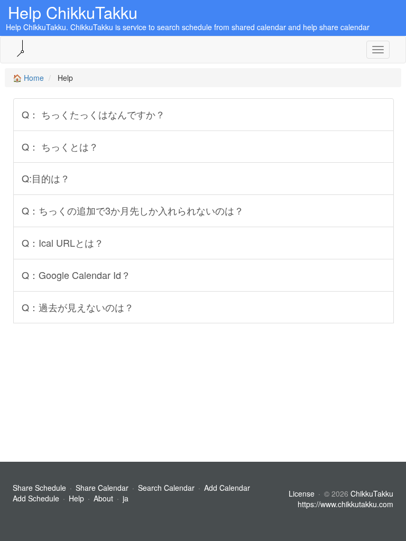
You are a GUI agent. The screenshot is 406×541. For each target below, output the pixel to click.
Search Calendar (167, 487)
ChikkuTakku (371, 493)
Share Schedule (39, 487)
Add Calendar (227, 487)
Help (76, 498)
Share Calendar (102, 487)
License (302, 493)
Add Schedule (36, 498)
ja (125, 498)
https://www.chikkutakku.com (345, 504)
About (103, 498)
